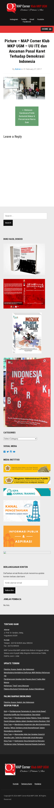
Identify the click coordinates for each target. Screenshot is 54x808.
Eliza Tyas (8, 718)
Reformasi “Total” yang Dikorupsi (16, 686)
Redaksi (38, 784)
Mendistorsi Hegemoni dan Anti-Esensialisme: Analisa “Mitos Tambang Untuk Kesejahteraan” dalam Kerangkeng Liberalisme (27, 728)
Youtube (40, 19)
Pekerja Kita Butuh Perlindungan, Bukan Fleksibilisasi (24, 689)
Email (32, 19)
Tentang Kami (26, 784)
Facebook (27, 22)
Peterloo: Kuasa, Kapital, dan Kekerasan (19, 669)
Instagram (14, 19)
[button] (47, 29)
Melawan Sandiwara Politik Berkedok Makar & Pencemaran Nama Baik (26, 116)
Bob (5, 711)
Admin (18, 69)
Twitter (24, 19)
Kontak (16, 784)
